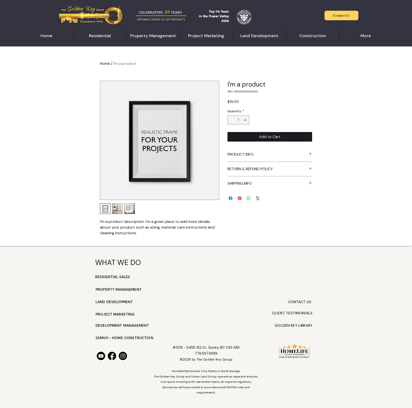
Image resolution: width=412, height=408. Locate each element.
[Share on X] (258, 198)
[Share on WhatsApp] (249, 198)
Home (105, 63)
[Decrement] (231, 120)
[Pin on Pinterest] (239, 198)
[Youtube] (101, 356)
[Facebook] (112, 356)
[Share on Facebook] (230, 198)
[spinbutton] (238, 120)
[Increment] (246, 120)
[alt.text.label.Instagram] (123, 356)
